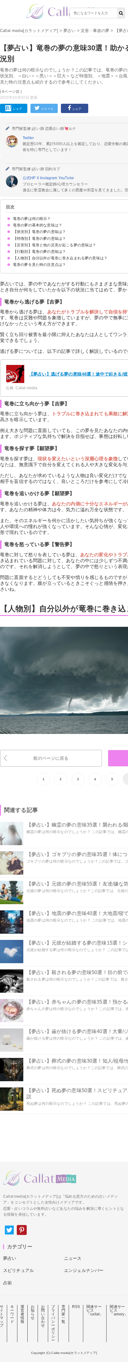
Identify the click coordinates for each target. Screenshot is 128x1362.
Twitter (28, 138)
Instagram (49, 178)
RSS (76, 1307)
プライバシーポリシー (53, 1323)
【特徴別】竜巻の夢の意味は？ (39, 238)
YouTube (66, 178)
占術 (7, 1282)
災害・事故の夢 (95, 30)
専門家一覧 (63, 1314)
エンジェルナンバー (83, 1270)
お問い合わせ (43, 1316)
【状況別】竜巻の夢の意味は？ (39, 232)
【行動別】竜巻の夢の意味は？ (39, 251)
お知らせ (32, 1312)
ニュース (73, 1258)
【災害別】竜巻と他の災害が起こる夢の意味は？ (54, 245)
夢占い (69, 30)
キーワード (12, 1314)
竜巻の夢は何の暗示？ (32, 218)
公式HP (30, 178)
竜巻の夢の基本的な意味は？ (37, 225)
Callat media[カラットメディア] (29, 30)
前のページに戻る (50, 758)
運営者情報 (22, 1314)
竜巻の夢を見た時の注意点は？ (39, 264)
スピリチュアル (18, 1270)
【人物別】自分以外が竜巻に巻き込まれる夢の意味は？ (60, 258)
